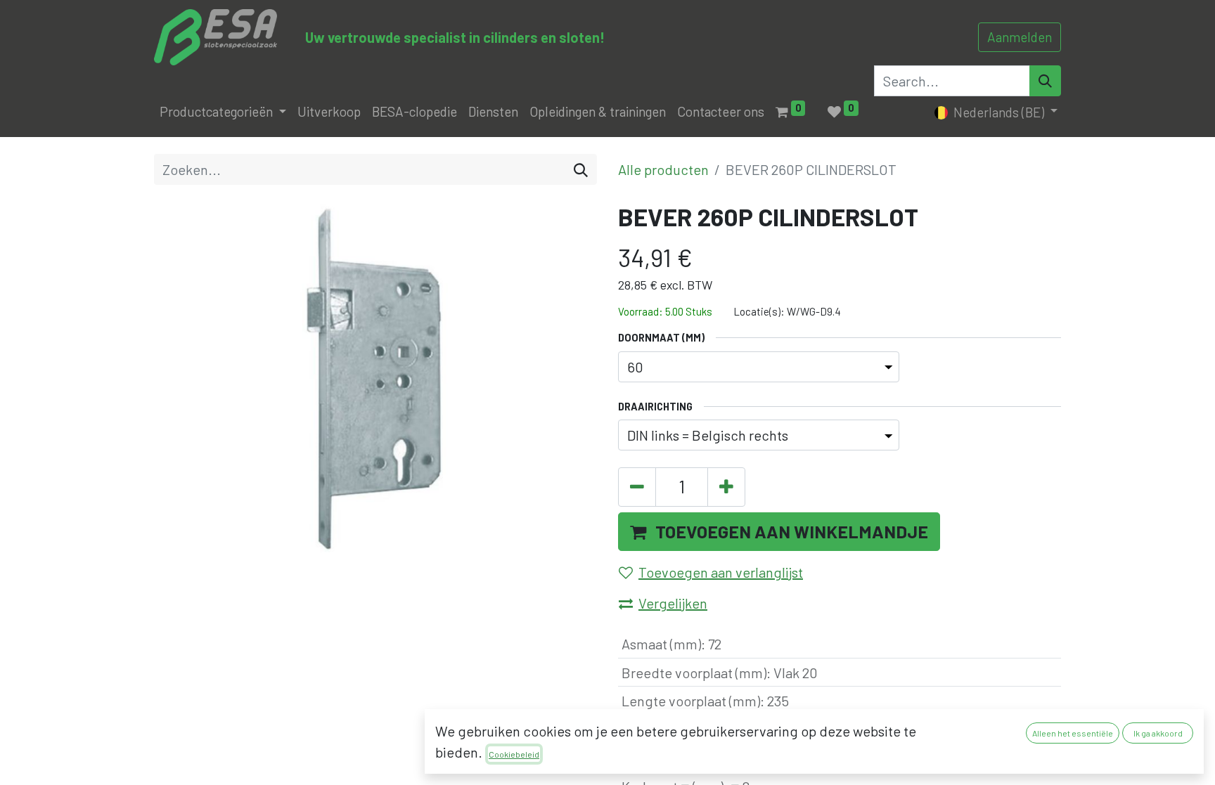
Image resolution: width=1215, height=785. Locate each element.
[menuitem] (329, 112)
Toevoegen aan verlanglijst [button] (720, 572)
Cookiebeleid (514, 754)
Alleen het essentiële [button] (1072, 733)
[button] (779, 532)
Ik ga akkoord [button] (1158, 733)
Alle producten (663, 169)
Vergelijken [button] (672, 603)
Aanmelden (1019, 37)
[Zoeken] (581, 169)
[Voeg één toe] (726, 487)
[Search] (1045, 80)
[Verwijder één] (637, 487)
